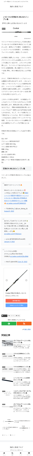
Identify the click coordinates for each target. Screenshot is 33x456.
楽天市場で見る (16, 300)
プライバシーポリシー (16, 450)
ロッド (5, 315)
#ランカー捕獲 (22, 201)
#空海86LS (23, 198)
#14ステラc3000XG (10, 201)
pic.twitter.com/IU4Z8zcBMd (19, 256)
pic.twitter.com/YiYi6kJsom (12, 234)
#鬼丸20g (16, 198)
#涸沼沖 (13, 195)
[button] (29, 309)
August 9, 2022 (9, 211)
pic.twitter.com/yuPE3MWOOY (16, 203)
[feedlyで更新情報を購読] (8, 323)
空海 (18, 315)
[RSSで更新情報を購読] (24, 323)
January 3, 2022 (9, 241)
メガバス (12, 315)
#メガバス (9, 198)
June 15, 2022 (22, 262)
